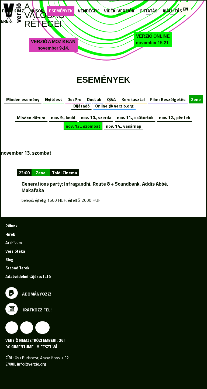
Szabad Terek (17, 268)
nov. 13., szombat (83, 126)
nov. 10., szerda (96, 117)
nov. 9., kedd (63, 117)
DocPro (74, 99)
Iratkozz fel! (36, 310)
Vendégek (88, 11)
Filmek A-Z (13, 11)
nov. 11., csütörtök (135, 117)
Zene (196, 99)
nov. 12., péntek (174, 117)
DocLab (94, 99)
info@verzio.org (31, 364)
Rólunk (11, 226)
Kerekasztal (133, 99)
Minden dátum (31, 117)
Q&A (111, 99)
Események (61, 11)
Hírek (10, 234)
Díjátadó (81, 106)
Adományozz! (36, 294)
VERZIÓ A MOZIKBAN (53, 44)
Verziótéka (15, 251)
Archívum (13, 243)
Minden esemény (22, 99)
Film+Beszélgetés (167, 99)
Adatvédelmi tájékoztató (28, 277)
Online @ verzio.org (114, 106)
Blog (9, 260)
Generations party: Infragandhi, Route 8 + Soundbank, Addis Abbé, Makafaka (95, 187)
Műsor (36, 11)
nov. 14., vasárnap (123, 126)
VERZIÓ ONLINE (153, 39)
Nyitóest (53, 99)
